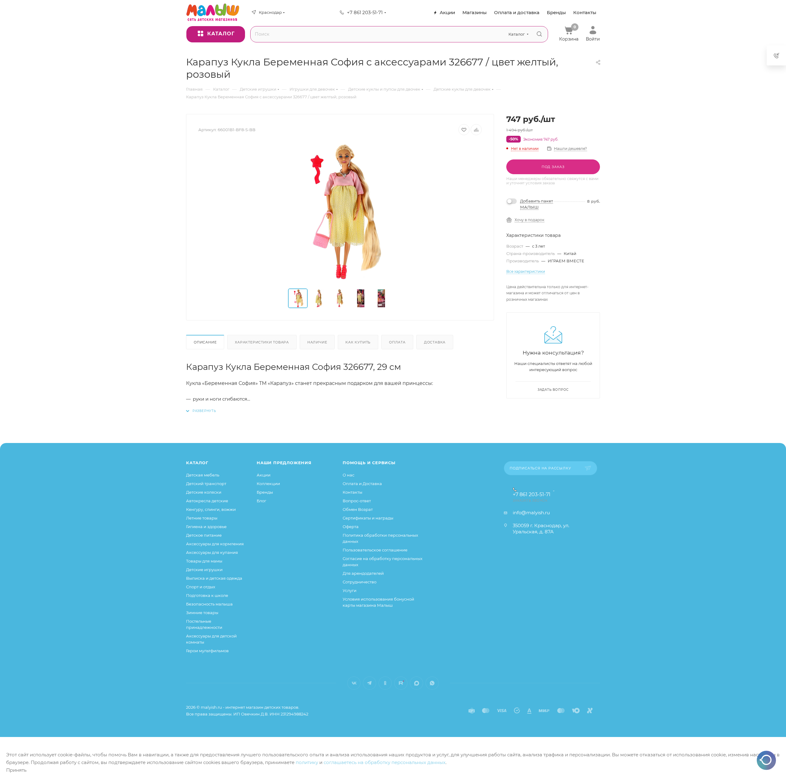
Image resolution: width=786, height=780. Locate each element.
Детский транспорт (206, 483)
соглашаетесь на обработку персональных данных (385, 762)
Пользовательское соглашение (375, 549)
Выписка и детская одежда (214, 578)
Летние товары (201, 517)
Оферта (351, 526)
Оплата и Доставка (362, 483)
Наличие (317, 342)
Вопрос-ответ (357, 500)
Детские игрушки (204, 569)
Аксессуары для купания (212, 552)
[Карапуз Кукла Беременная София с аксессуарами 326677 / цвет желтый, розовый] (340, 212)
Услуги (349, 590)
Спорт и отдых (200, 586)
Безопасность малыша (209, 604)
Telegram (369, 683)
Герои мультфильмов (207, 650)
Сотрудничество (359, 581)
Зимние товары (202, 612)
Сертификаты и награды (368, 517)
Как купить (358, 342)
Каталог (197, 462)
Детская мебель (202, 474)
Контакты (352, 492)
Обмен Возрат (358, 509)
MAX (416, 683)
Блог (261, 500)
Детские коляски (203, 492)
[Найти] (539, 34)
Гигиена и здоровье (206, 526)
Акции (263, 474)
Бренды (265, 492)
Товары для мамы (204, 561)
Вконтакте (353, 683)
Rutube (400, 683)
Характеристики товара (262, 342)
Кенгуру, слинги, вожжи (211, 509)
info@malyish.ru (531, 512)
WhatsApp (432, 683)
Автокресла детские (207, 500)
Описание (205, 342)
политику (307, 762)
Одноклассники (385, 683)
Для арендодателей (363, 573)
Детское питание (204, 535)
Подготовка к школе (207, 595)
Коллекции (268, 483)
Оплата (397, 342)
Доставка (435, 342)
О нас (348, 474)
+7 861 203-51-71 (365, 12)
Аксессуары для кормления (215, 543)
